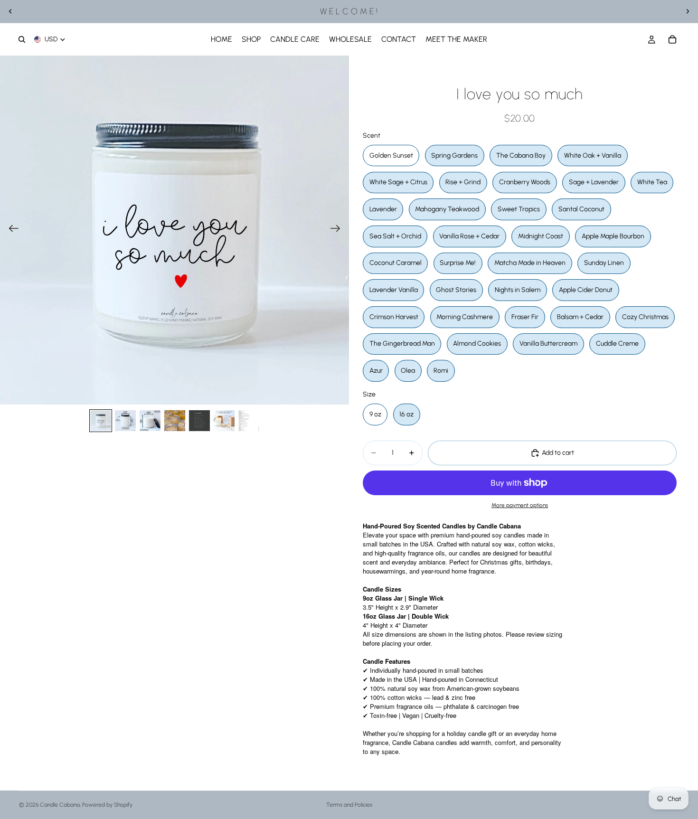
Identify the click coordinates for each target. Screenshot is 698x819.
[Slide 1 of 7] (100, 420)
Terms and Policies (349, 804)
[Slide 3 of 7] (150, 420)
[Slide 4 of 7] (174, 420)
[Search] (21, 39)
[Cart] (672, 39)
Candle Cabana (60, 804)
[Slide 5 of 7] (199, 420)
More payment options (519, 505)
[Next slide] (687, 11)
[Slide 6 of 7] (224, 420)
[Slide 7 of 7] (248, 420)
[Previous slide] (10, 11)
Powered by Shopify (107, 804)
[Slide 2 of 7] (125, 420)
